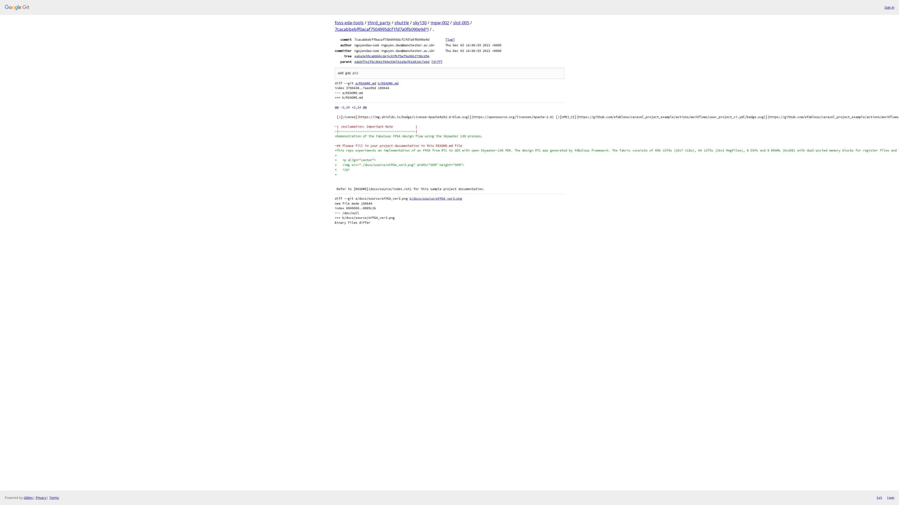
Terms (54, 497)
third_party (379, 22)
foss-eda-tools (349, 22)
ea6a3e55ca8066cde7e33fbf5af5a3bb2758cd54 (391, 56)
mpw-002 (440, 22)
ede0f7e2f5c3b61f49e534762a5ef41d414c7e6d (391, 62)
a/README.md (365, 83)
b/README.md (388, 83)
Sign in (889, 7)
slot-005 (461, 22)
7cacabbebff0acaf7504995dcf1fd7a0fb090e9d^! (382, 29)
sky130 (420, 22)
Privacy (41, 497)
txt (879, 497)
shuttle (401, 22)
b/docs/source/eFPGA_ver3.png (436, 199)
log (450, 39)
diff (437, 62)
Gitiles (28, 497)
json (890, 497)
